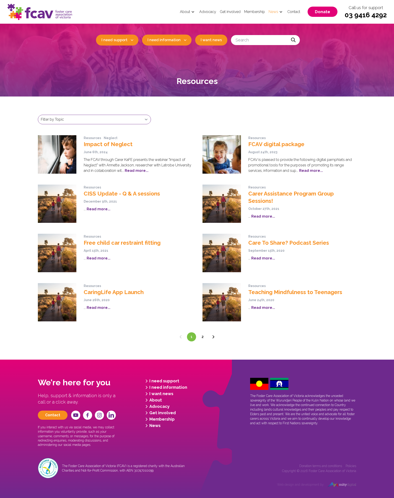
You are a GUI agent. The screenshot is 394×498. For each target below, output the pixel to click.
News (273, 12)
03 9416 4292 (366, 15)
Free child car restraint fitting (122, 242)
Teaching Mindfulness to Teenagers (295, 292)
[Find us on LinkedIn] (111, 415)
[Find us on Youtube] (75, 415)
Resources (92, 138)
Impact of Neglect (108, 144)
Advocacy (207, 12)
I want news (211, 40)
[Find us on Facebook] (87, 415)
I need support (114, 40)
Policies (351, 466)
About (185, 12)
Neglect (110, 138)
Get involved (230, 12)
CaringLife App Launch (114, 292)
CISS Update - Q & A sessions (122, 193)
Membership (254, 12)
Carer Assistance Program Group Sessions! (291, 197)
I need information (164, 40)
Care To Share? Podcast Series (288, 242)
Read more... (136, 170)
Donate (322, 11)
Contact (293, 12)
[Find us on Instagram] (99, 415)
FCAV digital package (276, 144)
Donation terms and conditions (320, 466)
